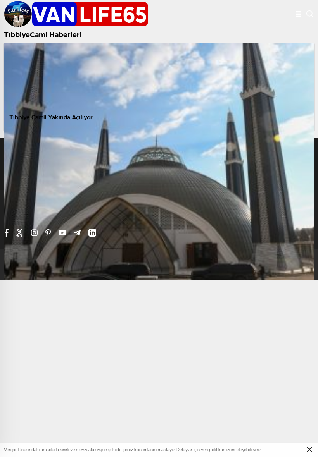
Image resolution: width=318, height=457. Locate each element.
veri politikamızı (215, 450)
